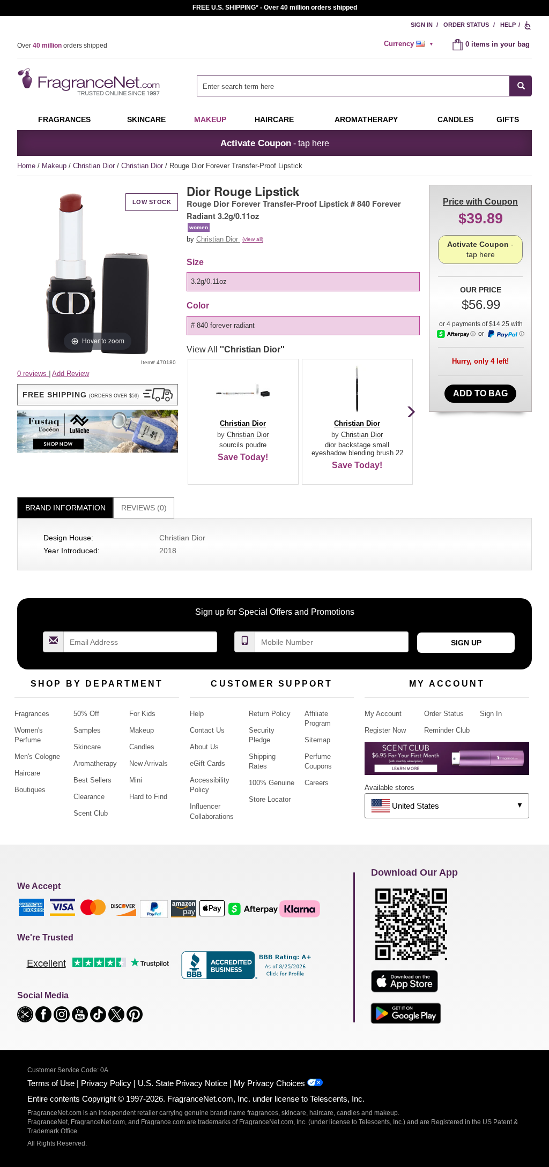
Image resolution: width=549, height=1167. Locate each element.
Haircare (274, 119)
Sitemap (317, 740)
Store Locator (270, 799)
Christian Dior (95, 166)
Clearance (89, 797)
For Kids (142, 714)
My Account (383, 714)
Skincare (146, 119)
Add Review (70, 374)
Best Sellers (92, 780)
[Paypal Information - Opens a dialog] (505, 334)
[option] (303, 281)
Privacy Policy (106, 1083)
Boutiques (30, 790)
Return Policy (270, 714)
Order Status (466, 24)
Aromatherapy (95, 763)
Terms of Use (51, 1083)
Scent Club (90, 813)
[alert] (410, 44)
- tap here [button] (274, 143)
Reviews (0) (144, 507)
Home (26, 166)
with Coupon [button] (480, 201)
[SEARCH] (521, 86)
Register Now (385, 730)
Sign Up (466, 642)
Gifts (507, 119)
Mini (135, 780)
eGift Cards (207, 763)
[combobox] (364, 86)
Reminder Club (447, 730)
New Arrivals (148, 763)
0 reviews (33, 374)
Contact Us (207, 730)
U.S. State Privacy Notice (182, 1083)
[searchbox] (353, 86)
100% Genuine (271, 783)
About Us (204, 747)
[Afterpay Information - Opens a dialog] (456, 334)
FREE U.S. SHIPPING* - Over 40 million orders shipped (274, 7)
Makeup (210, 119)
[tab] (65, 508)
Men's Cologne (37, 756)
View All (236, 349)
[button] (97, 394)
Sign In (422, 24)
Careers (317, 783)
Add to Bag (480, 393)
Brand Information (65, 507)
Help (508, 24)
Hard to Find (148, 797)
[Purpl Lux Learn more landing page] (447, 762)
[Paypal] (154, 908)
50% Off (86, 714)
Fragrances (64, 119)
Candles (141, 747)
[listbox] (305, 281)
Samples (87, 730)
